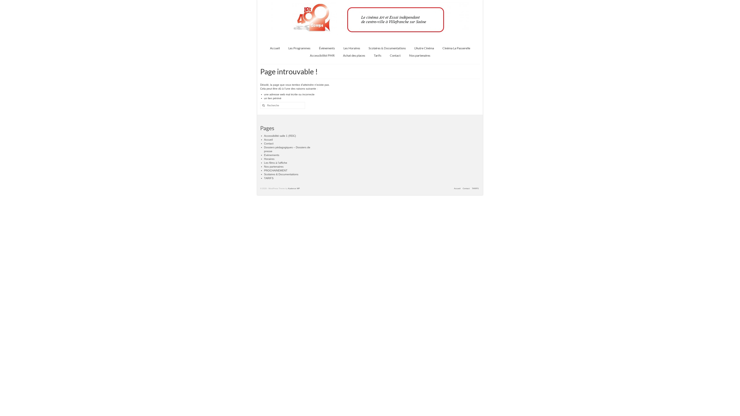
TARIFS (268, 178)
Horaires (269, 158)
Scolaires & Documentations (281, 174)
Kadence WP (294, 188)
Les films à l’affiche (275, 162)
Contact (268, 143)
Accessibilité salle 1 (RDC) (280, 135)
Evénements (271, 155)
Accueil (268, 139)
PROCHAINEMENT (276, 170)
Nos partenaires (273, 166)
